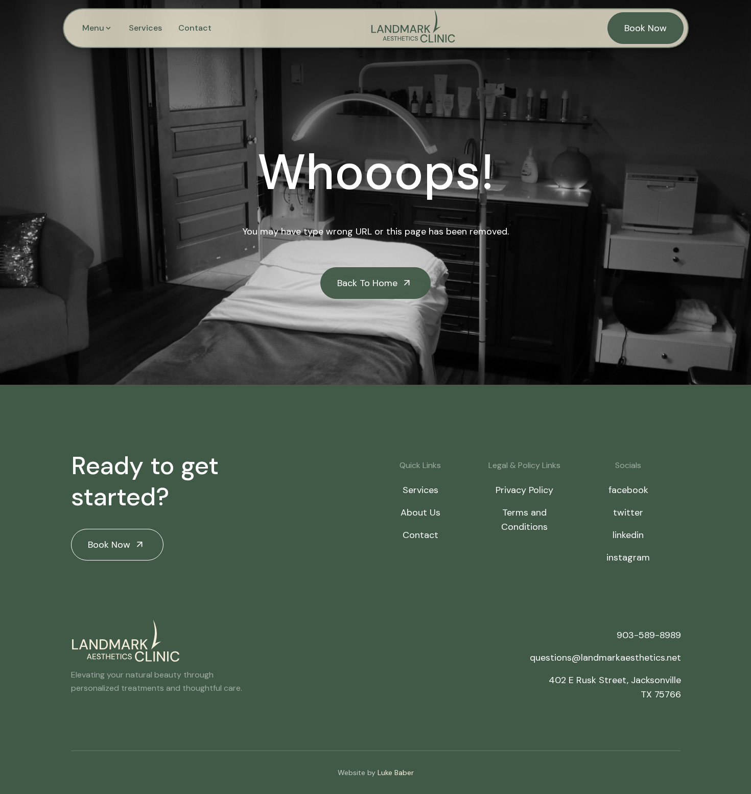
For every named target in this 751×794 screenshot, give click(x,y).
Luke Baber (396, 772)
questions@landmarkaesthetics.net (605, 657)
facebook (628, 490)
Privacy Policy (524, 490)
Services (145, 27)
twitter (628, 512)
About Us (420, 512)
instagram (628, 557)
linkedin (628, 535)
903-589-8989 (649, 635)
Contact (195, 27)
